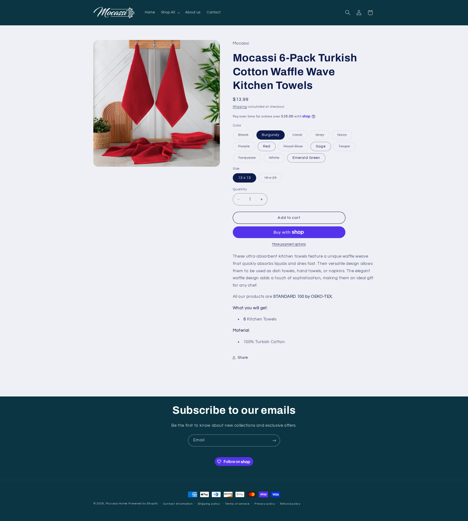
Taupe (347, 147)
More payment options (289, 244)
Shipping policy (209, 503)
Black (246, 136)
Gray (322, 136)
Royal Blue (295, 147)
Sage (320, 146)
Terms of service (237, 503)
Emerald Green (306, 158)
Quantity (240, 189)
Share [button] (243, 357)
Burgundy (270, 135)
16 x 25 (273, 179)
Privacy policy (264, 503)
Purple (246, 147)
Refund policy (290, 503)
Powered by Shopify (143, 503)
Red (266, 146)
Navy (344, 136)
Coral (300, 136)
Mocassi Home (116, 503)
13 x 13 (244, 178)
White (277, 159)
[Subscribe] (274, 440)
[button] (170, 12)
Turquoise (249, 159)
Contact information (178, 503)
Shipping (240, 106)
